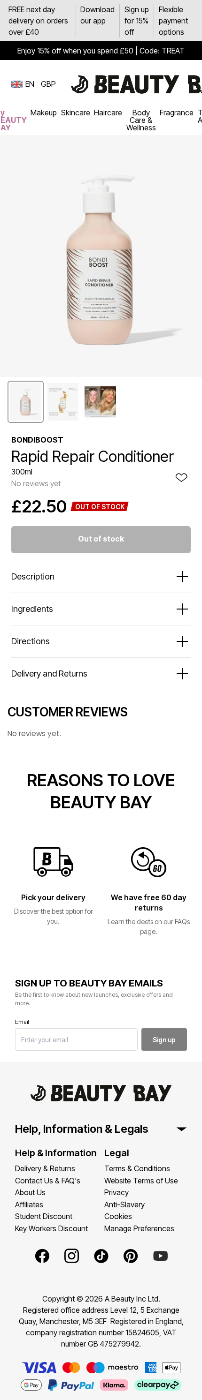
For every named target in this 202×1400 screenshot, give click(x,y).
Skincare (75, 112)
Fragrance (177, 112)
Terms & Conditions (137, 1168)
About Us (30, 1192)
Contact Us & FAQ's (47, 1180)
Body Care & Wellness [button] (141, 120)
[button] (26, 402)
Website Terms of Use (141, 1180)
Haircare (108, 112)
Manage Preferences (139, 1228)
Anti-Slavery (124, 1204)
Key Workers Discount (51, 1228)
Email (22, 1021)
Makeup (44, 112)
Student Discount (43, 1216)
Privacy (116, 1192)
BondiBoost (37, 439)
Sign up (164, 1040)
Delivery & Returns (45, 1168)
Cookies (118, 1216)
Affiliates (29, 1204)
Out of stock (101, 538)
